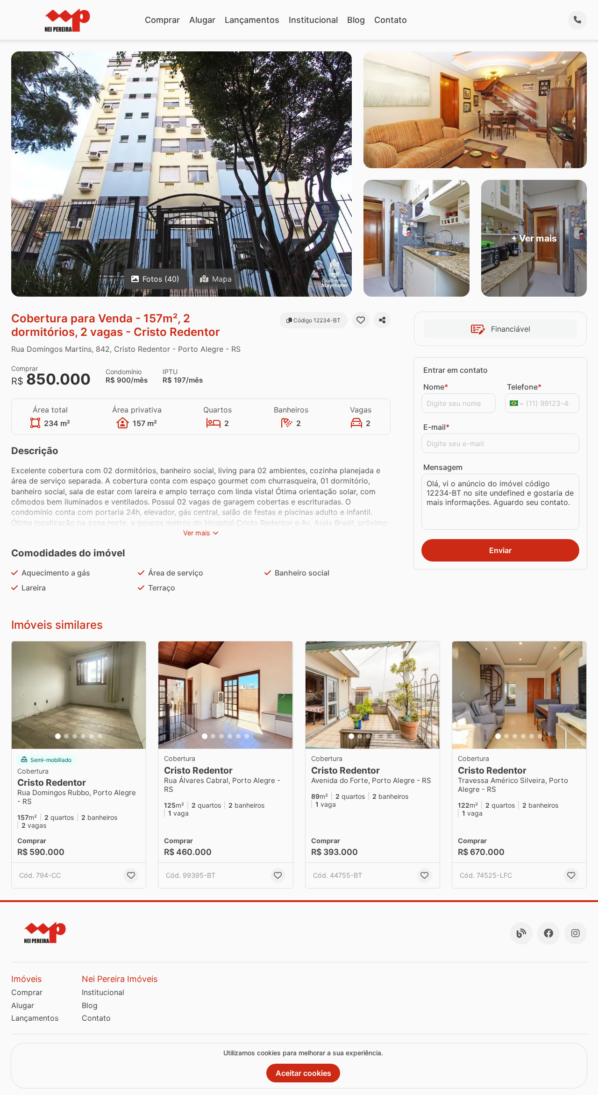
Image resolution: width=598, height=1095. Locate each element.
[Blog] (521, 933)
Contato (390, 20)
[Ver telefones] (577, 20)
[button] (79, 695)
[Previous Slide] (21, 695)
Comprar (162, 20)
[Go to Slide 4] (83, 736)
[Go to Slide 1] (58, 736)
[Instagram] (575, 933)
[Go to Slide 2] (66, 736)
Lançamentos (252, 20)
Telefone (524, 386)
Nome (435, 386)
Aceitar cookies (303, 1073)
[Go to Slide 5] (91, 736)
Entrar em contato (455, 370)
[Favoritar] (360, 320)
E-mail (436, 427)
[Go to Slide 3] (74, 736)
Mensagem (443, 467)
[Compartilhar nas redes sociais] (382, 320)
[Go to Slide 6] (100, 736)
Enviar (500, 550)
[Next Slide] (136, 695)
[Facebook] (548, 933)
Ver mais (196, 533)
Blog (356, 20)
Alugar (202, 20)
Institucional (313, 20)
